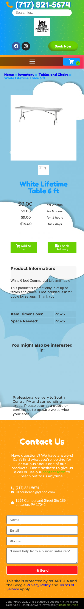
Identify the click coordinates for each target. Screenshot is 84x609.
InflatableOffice (68, 604)
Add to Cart (25, 247)
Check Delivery (62, 247)
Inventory (26, 74)
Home (9, 74)
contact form (53, 472)
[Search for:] (42, 12)
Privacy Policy (38, 585)
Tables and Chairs (53, 74)
